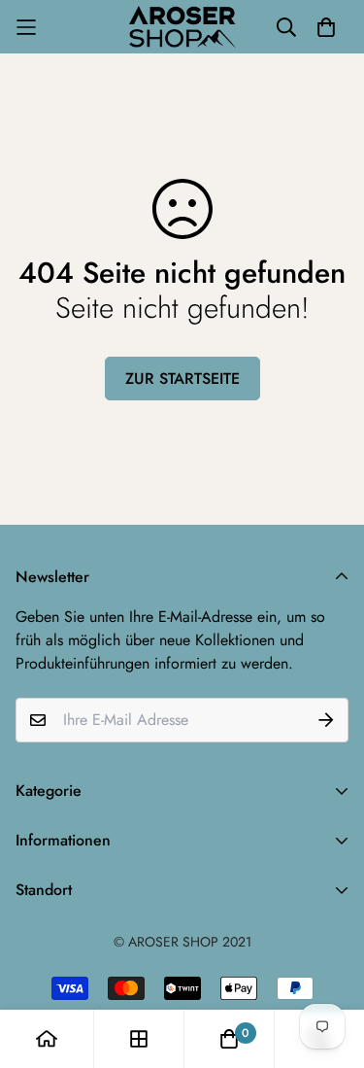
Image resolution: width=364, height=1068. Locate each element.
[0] (229, 1039)
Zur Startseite (182, 378)
